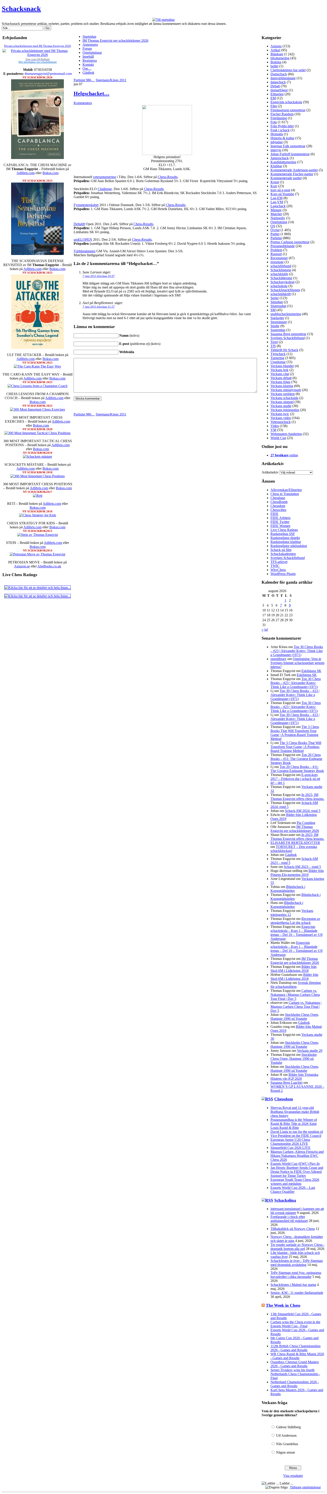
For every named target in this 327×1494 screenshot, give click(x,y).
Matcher (276, 214)
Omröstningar (92, 52)
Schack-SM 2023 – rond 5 (302, 867)
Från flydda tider (282, 126)
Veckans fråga (280, 382)
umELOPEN (83, 239)
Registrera (90, 60)
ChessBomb (279, 502)
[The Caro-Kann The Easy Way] (37, 366)
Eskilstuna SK (311, 671)
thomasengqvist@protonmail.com (48, 74)
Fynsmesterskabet (86, 205)
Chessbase (277, 498)
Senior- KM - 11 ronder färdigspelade (296, 1293)
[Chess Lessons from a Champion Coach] (37, 386)
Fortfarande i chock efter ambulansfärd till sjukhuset (289, 1219)
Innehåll (88, 56)
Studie (274, 326)
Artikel (275, 50)
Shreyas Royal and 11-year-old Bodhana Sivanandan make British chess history (294, 1112)
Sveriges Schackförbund (287, 338)
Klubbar (276, 166)
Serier (274, 298)
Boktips (275, 62)
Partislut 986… (84, 80)
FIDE (274, 514)
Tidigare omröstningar (305, 1487)
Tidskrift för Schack (284, 350)
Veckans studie (280, 406)
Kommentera (83, 103)
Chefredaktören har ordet (288, 70)
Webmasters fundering (286, 434)
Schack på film (280, 550)
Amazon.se (22, 566)
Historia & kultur (282, 138)
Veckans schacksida (284, 398)
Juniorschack (279, 158)
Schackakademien (283, 554)
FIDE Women (280, 526)
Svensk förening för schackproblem (295, 985)
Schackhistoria (280, 270)
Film (273, 106)
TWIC (275, 566)
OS (272, 226)
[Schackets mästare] (37, 456)
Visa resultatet (293, 1476)
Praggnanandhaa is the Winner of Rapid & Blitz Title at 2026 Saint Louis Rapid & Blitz (293, 1124)
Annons (276, 46)
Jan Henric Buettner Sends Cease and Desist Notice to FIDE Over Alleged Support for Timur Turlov (296, 1172)
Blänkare (276, 54)
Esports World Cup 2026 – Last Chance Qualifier (292, 1190)
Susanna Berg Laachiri (286, 1082)
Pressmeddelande (282, 246)
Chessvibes (278, 510)
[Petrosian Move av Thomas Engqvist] (37, 554)
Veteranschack (280, 422)
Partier (275, 234)
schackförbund (280, 266)
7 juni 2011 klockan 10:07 (99, 276)
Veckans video (280, 418)
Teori (274, 342)
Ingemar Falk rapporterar (287, 146)
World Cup (278, 438)
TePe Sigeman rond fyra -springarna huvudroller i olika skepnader (295, 1275)
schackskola (278, 286)
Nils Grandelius (287, 1444)
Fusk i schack (280, 130)
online (284, 455)
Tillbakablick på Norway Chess (292, 1229)
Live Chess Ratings (284, 530)
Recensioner (279, 258)
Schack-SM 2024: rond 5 (302, 811)
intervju (275, 150)
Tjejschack (278, 354)
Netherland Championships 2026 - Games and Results (294, 1384)
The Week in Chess (283, 1305)
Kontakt (88, 64)
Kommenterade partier (286, 178)
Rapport (276, 254)
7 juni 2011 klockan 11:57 (99, 306)
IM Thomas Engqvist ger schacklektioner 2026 (115, 40)
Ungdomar (278, 362)
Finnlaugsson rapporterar (287, 110)
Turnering (277, 358)
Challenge (105, 189)
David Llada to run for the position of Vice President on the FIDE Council (296, 1134)
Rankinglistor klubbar (285, 542)
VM (273, 430)
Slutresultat (278, 306)
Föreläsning (278, 118)
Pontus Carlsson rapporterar (289, 242)
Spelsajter (277, 318)
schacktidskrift (280, 294)
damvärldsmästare (283, 78)
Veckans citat (279, 374)
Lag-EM (276, 198)
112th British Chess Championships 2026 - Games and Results (295, 1348)
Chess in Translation (284, 494)
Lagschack (278, 206)
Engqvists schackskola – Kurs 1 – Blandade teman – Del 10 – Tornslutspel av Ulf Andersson (296, 933)
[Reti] (37, 495)
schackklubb (279, 274)
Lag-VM (276, 202)
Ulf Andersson (286, 1435)
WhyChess (278, 570)
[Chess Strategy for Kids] (37, 515)
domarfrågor (279, 90)
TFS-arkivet (278, 562)
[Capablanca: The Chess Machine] (37, 158)
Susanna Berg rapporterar (288, 334)
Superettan (277, 330)
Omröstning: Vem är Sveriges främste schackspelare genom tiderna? (297, 663)
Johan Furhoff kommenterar (290, 154)
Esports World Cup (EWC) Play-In (295, 1164)
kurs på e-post (280, 190)
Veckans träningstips (284, 410)
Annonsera (90, 44)
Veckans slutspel (282, 402)
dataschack (278, 82)
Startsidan (89, 36)
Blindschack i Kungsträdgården (287, 889)
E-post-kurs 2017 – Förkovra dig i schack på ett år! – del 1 (295, 779)
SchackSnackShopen (285, 290)
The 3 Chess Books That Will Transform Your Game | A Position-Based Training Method (294, 733)
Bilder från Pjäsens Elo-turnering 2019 (297, 873)
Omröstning (278, 222)
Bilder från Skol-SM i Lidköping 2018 (293, 969)
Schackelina (285, 1200)
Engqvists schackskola (286, 102)
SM (273, 310)
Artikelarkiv (270, 472)
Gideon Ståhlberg (288, 1427)
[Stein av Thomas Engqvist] (37, 535)
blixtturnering (279, 58)
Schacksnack (21, 9)
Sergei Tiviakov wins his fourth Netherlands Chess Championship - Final (295, 1374)
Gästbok (88, 72)
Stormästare (278, 322)
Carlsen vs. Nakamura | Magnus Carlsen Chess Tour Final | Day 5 (295, 995)
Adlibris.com (25, 173)
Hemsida (276, 134)
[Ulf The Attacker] (37, 348)
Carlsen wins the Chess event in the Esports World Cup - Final (295, 1324)
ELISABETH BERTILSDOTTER (295, 843)
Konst (274, 182)
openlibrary (278, 659)
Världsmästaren (84, 251)
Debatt (275, 86)
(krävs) (129, 335)
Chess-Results (168, 177)
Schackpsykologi (282, 282)
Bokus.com (50, 173)
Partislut (276, 238)
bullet (274, 66)
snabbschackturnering (285, 314)
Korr (273, 186)
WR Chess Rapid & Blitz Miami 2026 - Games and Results (297, 1356)
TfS (273, 346)
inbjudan (276, 142)
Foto (273, 122)
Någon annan (285, 1452)
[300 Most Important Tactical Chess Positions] (37, 433)
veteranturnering (104, 177)
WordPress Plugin (283, 574)
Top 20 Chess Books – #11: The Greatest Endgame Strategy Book (296, 759)
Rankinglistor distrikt (285, 538)
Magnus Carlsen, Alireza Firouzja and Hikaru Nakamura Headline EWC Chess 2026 (297, 1156)
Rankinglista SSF (282, 534)
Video (274, 426)
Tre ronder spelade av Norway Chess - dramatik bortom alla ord (297, 1247)
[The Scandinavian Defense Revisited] (37, 254)
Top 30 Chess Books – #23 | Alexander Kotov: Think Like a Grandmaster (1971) (296, 651)
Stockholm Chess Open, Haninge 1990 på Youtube (294, 1017)
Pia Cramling (306, 823)
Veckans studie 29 (309, 1050)
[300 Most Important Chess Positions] (37, 476)
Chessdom (277, 506)
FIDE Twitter (279, 522)
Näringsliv (277, 218)
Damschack (278, 74)
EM (273, 98)
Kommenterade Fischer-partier (291, 174)
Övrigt (275, 230)
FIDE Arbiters (280, 518)
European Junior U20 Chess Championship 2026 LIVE (290, 1142)
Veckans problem (282, 394)
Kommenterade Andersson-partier (294, 170)
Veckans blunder (282, 366)
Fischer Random (282, 114)
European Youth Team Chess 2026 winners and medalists (294, 1182)
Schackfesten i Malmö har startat (293, 1285)
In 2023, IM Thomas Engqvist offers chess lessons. (297, 797)
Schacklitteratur (281, 278)
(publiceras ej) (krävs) (139, 344)
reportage (277, 262)
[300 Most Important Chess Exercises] (37, 409)
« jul (265, 629)
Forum (87, 48)
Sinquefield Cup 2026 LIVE (290, 1148)
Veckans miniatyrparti (285, 390)
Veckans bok (279, 370)
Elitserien (277, 94)
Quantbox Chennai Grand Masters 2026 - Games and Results (294, 1364)
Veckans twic (279, 414)
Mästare (276, 210)
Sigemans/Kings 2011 (111, 80)
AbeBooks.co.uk (49, 566)
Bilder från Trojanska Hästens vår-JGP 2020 (294, 1076)
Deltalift (79, 224)
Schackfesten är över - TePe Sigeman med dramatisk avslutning (296, 1263)
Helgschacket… (91, 93)
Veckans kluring (281, 386)
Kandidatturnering (283, 162)
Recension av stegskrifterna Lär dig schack (295, 921)
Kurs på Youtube (282, 194)
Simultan (276, 302)
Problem (276, 250)
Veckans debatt (281, 378)
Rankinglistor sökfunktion (288, 546)
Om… (87, 68)
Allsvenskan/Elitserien (286, 490)
